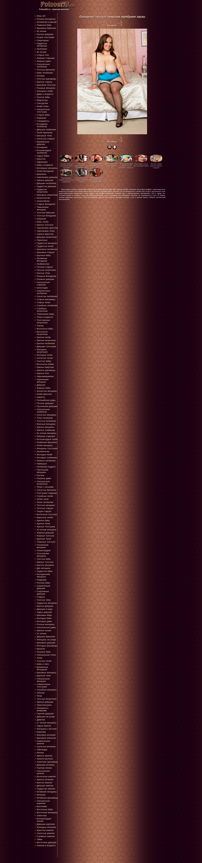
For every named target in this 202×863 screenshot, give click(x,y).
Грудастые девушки (46, 186)
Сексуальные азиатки (43, 772)
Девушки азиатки (45, 785)
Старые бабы (43, 115)
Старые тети (43, 55)
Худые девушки (44, 612)
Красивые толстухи (46, 85)
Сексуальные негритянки (43, 482)
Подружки (41, 580)
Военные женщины (46, 424)
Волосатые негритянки (42, 333)
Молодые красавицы (47, 646)
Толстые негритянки (46, 699)
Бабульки (41, 219)
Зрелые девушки (45, 702)
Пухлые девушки (45, 34)
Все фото (112, 25)
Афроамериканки (45, 376)
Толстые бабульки (46, 212)
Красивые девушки (46, 643)
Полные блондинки (46, 19)
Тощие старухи (44, 511)
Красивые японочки (46, 738)
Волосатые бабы (45, 329)
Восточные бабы (45, 809)
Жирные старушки (46, 58)
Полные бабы (43, 583)
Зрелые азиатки (44, 756)
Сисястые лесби (45, 358)
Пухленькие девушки (47, 406)
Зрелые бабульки (45, 367)
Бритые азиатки (44, 782)
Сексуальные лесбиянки (43, 65)
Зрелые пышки (44, 630)
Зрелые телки (43, 523)
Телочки (41, 693)
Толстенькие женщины (43, 554)
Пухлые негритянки (46, 270)
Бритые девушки (45, 606)
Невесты (41, 397)
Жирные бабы (43, 388)
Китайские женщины (47, 792)
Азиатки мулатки (45, 759)
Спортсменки (43, 201)
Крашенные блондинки (42, 668)
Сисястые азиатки (45, 833)
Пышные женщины (46, 88)
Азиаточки (42, 815)
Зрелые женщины (45, 427)
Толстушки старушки (47, 493)
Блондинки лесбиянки (42, 125)
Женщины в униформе (42, 709)
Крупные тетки (44, 676)
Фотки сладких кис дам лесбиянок (111, 165)
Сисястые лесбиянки (47, 296)
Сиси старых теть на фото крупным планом (141, 165)
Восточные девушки (46, 842)
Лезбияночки (43, 264)
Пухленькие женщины (42, 471)
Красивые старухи (45, 252)
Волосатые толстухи (47, 514)
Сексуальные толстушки (43, 110)
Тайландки (42, 749)
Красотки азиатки (45, 830)
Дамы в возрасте (45, 94)
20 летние (41, 633)
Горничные (42, 240)
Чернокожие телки (46, 231)
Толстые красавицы (46, 79)
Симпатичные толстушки (43, 685)
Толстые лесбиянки (46, 421)
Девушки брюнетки (46, 636)
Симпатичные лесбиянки (43, 292)
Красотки (41, 159)
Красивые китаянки (46, 735)
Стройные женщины (46, 690)
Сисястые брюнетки (46, 490)
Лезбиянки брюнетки (47, 442)
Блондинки (42, 147)
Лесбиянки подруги (46, 467)
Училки (40, 326)
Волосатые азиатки (46, 776)
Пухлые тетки (43, 273)
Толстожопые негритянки (43, 321)
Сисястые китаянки (46, 746)
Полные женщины (45, 624)
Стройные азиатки (46, 836)
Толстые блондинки (46, 216)
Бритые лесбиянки (46, 343)
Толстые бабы (44, 559)
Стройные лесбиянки (47, 305)
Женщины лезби (45, 91)
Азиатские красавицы (47, 762)
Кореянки (41, 732)
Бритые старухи (44, 82)
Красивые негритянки (47, 195)
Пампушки (42, 464)
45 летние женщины (46, 530)
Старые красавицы (46, 299)
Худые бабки (43, 156)
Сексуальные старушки (43, 283)
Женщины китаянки (46, 827)
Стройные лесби (45, 496)
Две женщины (43, 568)
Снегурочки (42, 103)
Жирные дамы (44, 61)
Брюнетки (41, 174)
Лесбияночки (43, 451)
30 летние (41, 52)
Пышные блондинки (46, 276)
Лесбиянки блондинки (42, 259)
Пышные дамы (44, 478)
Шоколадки (42, 288)
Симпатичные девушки (43, 587)
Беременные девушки (43, 143)
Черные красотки (45, 234)
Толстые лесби (44, 661)
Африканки (42, 162)
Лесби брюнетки (44, 132)
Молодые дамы (44, 621)
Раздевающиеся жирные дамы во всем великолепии (66, 179)
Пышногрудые (44, 550)
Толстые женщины (46, 505)
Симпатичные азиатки (43, 742)
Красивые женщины (46, 672)
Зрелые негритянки (46, 340)
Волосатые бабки (45, 364)
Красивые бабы (44, 615)
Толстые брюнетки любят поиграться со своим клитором (96, 179)
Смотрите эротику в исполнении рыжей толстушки (66, 165)
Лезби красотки (44, 394)
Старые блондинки (46, 204)
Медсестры (42, 100)
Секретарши (43, 40)
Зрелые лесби (44, 337)
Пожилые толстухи (46, 542)
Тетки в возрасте (45, 317)
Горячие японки (44, 768)
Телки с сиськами (45, 487)
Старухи (41, 597)
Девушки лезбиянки (46, 129)
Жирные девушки (45, 533)
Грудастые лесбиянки (42, 44)
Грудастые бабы (45, 571)
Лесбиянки (42, 49)
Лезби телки (43, 106)
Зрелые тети (43, 373)
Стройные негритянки (42, 309)
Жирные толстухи (45, 536)
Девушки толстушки (46, 346)
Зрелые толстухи (45, 562)
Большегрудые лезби (47, 439)
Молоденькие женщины (43, 575)
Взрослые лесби (45, 517)
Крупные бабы (44, 255)
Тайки (39, 839)
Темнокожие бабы (45, 314)
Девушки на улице (46, 716)
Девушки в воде (44, 609)
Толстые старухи (45, 508)
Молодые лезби (44, 454)
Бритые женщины (45, 565)
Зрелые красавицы (46, 370)
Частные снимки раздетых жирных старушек (156, 165)
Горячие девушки (45, 713)
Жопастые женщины (47, 391)
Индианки (41, 118)
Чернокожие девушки (47, 177)
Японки (40, 753)
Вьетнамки (42, 806)
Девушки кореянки (46, 824)
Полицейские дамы (46, 400)
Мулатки (41, 649)
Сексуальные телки (46, 655)
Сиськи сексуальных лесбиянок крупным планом (81, 179)
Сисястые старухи (45, 139)
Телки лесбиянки (45, 502)
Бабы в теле (43, 664)
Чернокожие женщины (43, 380)
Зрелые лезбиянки (46, 430)
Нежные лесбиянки (46, 460)
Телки (39, 658)
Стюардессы (43, 121)
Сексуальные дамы (46, 627)
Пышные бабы (44, 652)
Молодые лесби (44, 355)
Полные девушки (45, 403)
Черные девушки (45, 180)
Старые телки (43, 302)
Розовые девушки (45, 279)
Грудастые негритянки (42, 190)
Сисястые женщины (46, 415)
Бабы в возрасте (45, 165)
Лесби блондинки (45, 171)
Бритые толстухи (45, 225)
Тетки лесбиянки (45, 418)
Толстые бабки (44, 361)
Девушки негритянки (47, 237)
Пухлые (40, 475)
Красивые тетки (44, 136)
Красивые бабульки (46, 28)
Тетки (39, 696)
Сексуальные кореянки (43, 802)
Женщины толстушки (47, 448)
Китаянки (41, 795)
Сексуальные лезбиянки (43, 410)
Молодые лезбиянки (47, 457)
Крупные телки (44, 539)
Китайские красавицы (47, 798)
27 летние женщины (46, 723)
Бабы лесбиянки (45, 73)
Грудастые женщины (47, 243)
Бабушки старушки (46, 436)
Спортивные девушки (43, 592)
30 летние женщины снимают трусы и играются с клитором (126, 165)
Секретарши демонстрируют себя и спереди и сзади (81, 165)
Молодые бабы (44, 618)
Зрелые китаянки (45, 779)
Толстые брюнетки (46, 70)
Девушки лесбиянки (46, 183)
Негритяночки (43, 198)
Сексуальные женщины (43, 680)
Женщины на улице (46, 639)
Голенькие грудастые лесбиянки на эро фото (96, 165)
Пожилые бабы (44, 25)
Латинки (41, 76)
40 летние (41, 31)
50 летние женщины (46, 433)
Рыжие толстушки (45, 37)
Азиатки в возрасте (46, 845)
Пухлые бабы (43, 97)
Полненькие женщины (43, 546)
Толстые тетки (44, 600)
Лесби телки (43, 499)
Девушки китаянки (45, 765)
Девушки (41, 385)
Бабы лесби (42, 222)
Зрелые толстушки (46, 526)
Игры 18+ (41, 16)
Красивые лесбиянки (47, 249)
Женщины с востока (46, 729)
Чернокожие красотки (47, 228)
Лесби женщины (45, 445)
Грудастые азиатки (46, 789)
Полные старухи (45, 267)
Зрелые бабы (43, 520)
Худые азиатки (44, 726)
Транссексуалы (44, 705)
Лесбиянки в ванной (46, 22)
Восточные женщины (47, 812)
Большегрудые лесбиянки (44, 151)
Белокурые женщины (47, 168)
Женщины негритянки (42, 350)
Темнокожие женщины (43, 208)
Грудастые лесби (45, 246)
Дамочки (41, 720)
